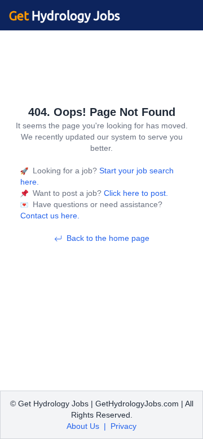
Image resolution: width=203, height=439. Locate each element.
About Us (83, 426)
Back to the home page (108, 238)
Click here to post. (135, 193)
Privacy (123, 426)
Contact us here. (50, 215)
